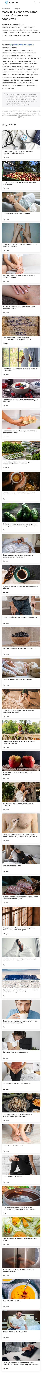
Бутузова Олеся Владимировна (21, 45)
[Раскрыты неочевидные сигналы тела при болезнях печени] (21, 268)
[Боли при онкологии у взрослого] (21, 1045)
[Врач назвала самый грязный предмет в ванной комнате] (21, 1262)
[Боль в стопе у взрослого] (21, 1138)
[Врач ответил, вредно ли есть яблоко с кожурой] (21, 765)
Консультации (6, 8)
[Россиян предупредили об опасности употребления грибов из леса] (21, 1107)
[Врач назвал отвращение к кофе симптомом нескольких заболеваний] (21, 1014)
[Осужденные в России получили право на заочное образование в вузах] (21, 921)
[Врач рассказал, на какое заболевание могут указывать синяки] (21, 237)
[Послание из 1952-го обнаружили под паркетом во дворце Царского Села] (21, 331)
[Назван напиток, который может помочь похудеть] (21, 797)
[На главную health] (13, 2)
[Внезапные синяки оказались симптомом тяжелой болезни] (21, 300)
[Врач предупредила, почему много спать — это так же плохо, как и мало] (21, 548)
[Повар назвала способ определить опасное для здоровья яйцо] (21, 424)
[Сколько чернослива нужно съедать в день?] (21, 641)
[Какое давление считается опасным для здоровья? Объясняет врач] (21, 144)
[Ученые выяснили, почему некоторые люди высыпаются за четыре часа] (21, 952)
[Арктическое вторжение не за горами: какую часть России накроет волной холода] (21, 983)
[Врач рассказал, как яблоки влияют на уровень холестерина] (21, 175)
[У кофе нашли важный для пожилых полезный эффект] (21, 579)
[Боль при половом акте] (21, 859)
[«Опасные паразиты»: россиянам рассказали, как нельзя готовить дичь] (21, 890)
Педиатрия (16, 8)
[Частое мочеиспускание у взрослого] (21, 1076)
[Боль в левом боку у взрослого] (21, 1325)
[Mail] (6, 2)
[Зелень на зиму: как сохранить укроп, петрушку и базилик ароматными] (21, 455)
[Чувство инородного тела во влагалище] (21, 672)
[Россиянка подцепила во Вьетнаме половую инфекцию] (21, 362)
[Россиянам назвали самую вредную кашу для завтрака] (21, 393)
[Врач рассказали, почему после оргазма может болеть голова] (21, 703)
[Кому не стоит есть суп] (21, 1294)
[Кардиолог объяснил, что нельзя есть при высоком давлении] (21, 486)
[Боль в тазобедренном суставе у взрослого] (21, 610)
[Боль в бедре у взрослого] (21, 1169)
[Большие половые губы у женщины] (21, 206)
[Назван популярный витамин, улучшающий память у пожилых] (21, 734)
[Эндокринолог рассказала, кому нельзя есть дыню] (21, 1231)
